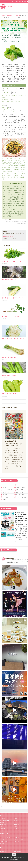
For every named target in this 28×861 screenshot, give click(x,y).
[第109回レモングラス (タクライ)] (14, 349)
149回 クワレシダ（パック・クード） (12, 261)
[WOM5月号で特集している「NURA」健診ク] (14, 657)
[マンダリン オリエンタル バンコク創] (14, 630)
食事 (16, 826)
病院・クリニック (19, 492)
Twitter (2, 843)
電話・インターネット (20, 828)
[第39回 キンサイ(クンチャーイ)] (14, 308)
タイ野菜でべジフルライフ (13, 15)
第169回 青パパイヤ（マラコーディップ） (13, 298)
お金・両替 (3, 824)
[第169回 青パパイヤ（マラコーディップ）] (14, 290)
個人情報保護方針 (19, 839)
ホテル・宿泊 (5, 497)
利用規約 (3, 839)
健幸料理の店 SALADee (8, 236)
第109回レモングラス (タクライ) (10, 357)
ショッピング (4, 828)
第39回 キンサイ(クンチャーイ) (10, 316)
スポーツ (4, 499)
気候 (16, 818)
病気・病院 (17, 830)
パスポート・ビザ (5, 820)
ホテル (2, 826)
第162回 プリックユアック (9, 394)
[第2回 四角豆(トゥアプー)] (14, 367)
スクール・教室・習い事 (7, 489)
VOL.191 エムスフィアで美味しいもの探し (13, 445)
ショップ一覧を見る (6, 484)
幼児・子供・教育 (19, 489)
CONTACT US (15, 1)
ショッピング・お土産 (20, 487)
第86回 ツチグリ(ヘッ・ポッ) (10, 279)
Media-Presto (3, 851)
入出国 (16, 820)
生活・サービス (6, 492)
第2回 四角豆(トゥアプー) (9, 375)
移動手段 (17, 824)
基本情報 (3, 818)
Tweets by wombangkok (6, 806)
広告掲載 (17, 837)
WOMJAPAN (18, 851)
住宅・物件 (5, 494)
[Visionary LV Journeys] (14, 710)
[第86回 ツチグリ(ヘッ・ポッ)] (14, 272)
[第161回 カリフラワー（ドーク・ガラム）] (14, 331)
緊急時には (3, 822)
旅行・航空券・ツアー (20, 494)
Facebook (17, 841)
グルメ (17, 484)
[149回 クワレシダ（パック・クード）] (14, 253)
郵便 (2, 830)
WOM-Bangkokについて (6, 837)
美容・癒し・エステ (6, 487)
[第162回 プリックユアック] (14, 386)
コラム (3, 15)
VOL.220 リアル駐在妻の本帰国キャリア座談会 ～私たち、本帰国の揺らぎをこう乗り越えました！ (21, 518)
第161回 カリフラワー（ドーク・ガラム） (13, 339)
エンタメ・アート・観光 (21, 497)
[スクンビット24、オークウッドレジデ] (14, 789)
